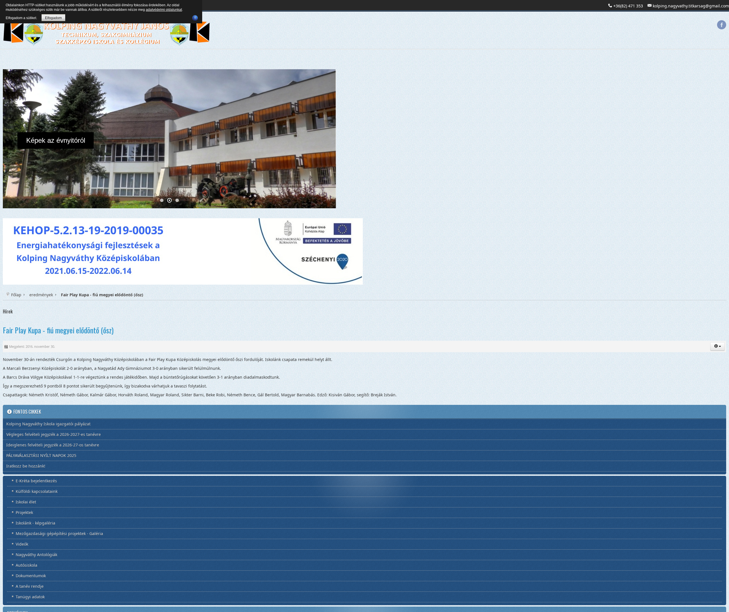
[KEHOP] (183, 250)
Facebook (721, 24)
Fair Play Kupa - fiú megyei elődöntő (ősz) (58, 330)
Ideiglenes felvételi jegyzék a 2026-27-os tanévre (52, 444)
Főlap (16, 294)
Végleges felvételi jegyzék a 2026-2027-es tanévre (53, 434)
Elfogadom (53, 18)
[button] (717, 346)
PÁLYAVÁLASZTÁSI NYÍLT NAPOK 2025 (41, 455)
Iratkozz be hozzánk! (25, 465)
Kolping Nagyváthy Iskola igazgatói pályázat (48, 423)
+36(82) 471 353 (628, 6)
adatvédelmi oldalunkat (164, 10)
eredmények (41, 294)
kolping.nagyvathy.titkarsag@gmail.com (691, 6)
